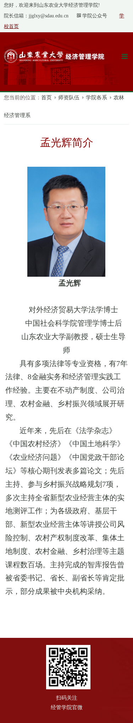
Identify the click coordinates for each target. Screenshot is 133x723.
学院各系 (96, 97)
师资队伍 (68, 97)
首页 (46, 97)
